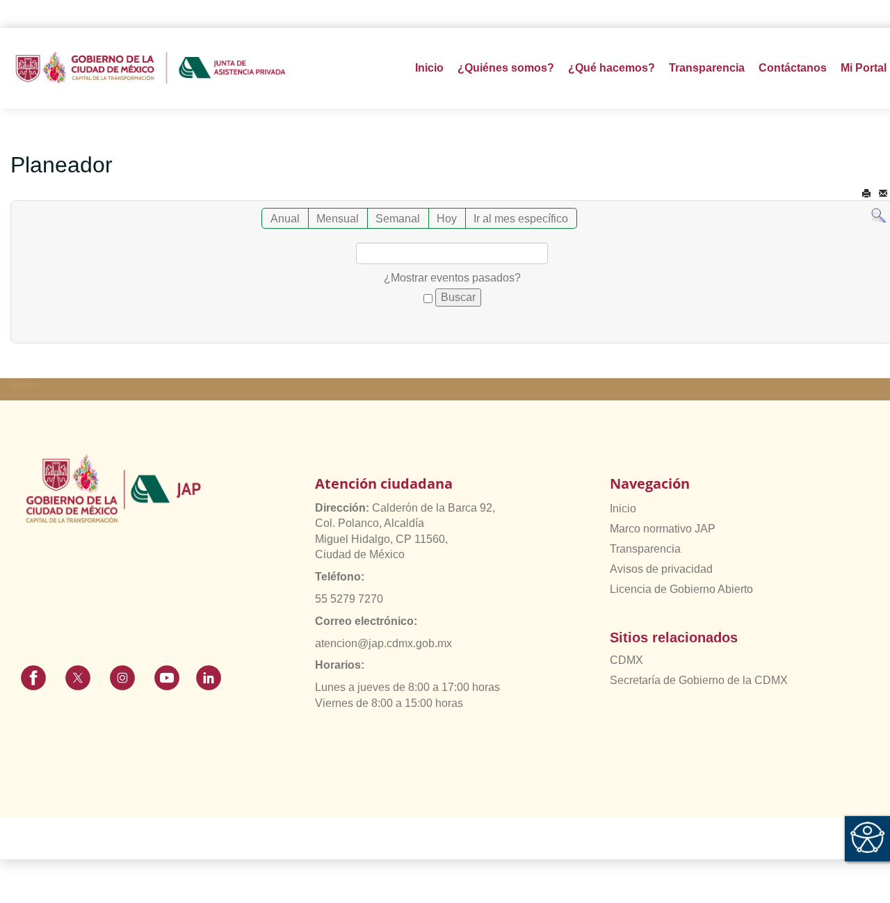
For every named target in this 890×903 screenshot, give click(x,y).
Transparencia (645, 549)
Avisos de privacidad (661, 569)
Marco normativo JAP (662, 529)
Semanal (397, 219)
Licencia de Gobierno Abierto (681, 589)
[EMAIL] (883, 194)
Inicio (429, 68)
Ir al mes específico (521, 219)
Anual (285, 219)
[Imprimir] (866, 194)
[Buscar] (878, 215)
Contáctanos (793, 68)
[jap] (150, 68)
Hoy (447, 219)
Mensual (337, 219)
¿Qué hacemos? (611, 68)
